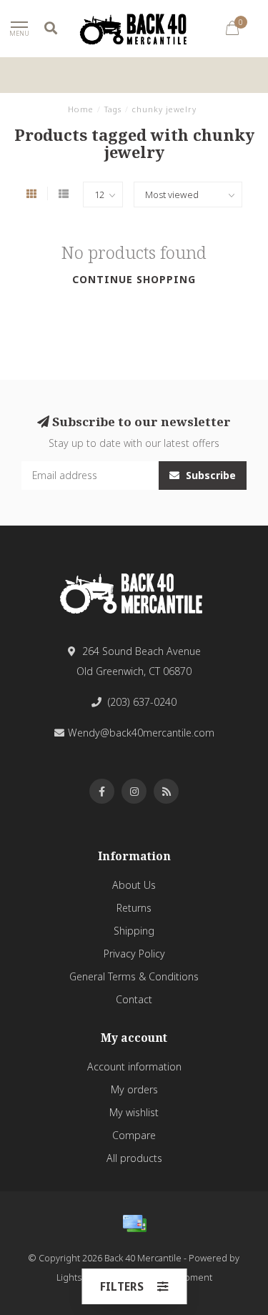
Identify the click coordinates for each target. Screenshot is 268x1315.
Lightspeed (80, 1277)
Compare (134, 1135)
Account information (134, 1066)
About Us (134, 885)
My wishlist (134, 1112)
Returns (134, 908)
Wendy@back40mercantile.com (141, 732)
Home (81, 109)
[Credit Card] (134, 1223)
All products (134, 1158)
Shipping (134, 930)
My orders (134, 1089)
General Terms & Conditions (134, 976)
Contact (134, 999)
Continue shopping (134, 279)
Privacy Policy (134, 953)
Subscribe (209, 475)
